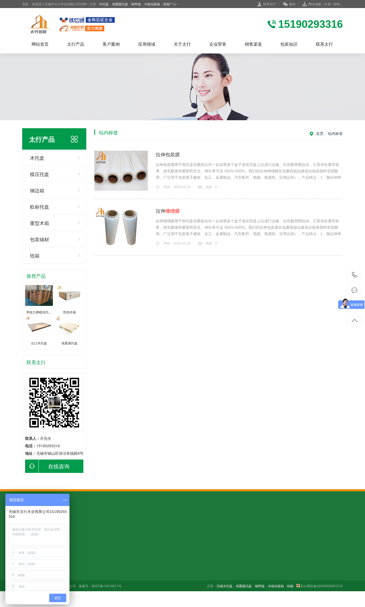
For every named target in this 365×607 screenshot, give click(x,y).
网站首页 (40, 44)
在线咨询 (58, 466)
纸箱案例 (66, 575)
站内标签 (335, 133)
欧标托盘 (39, 206)
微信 (292, 4)
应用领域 (146, 44)
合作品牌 (141, 575)
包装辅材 (39, 239)
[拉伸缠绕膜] (121, 227)
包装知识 (288, 44)
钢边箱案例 (68, 567)
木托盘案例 (68, 560)
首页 (320, 133)
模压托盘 (39, 173)
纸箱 (35, 255)
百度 (327, 4)
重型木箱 (39, 222)
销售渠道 (253, 44)
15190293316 (355, 275)
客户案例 (111, 44)
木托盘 (37, 157)
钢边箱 (37, 190)
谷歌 (336, 4)
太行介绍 (141, 560)
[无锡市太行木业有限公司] (81, 24)
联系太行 (269, 4)
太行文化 (141, 567)
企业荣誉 (217, 44)
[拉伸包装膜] (121, 171)
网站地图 (314, 4)
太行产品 (75, 44)
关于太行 (182, 44)
